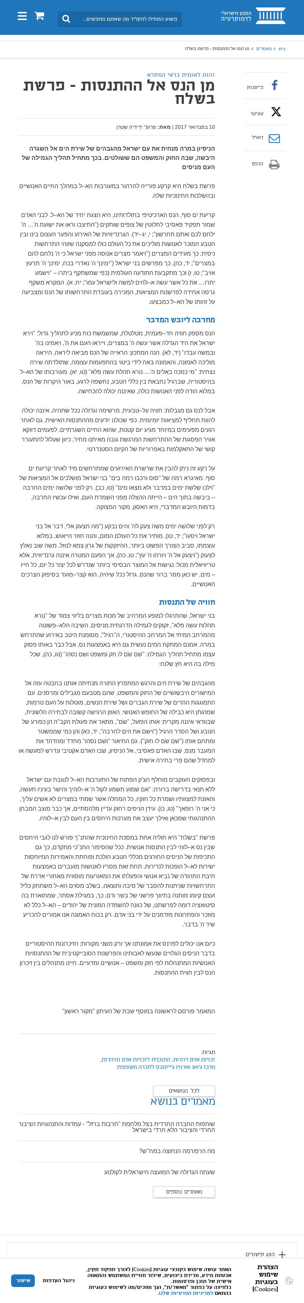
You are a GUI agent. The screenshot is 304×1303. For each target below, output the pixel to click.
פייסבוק (255, 88)
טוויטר (256, 114)
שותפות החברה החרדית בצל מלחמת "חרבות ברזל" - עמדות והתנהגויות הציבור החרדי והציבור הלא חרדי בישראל (117, 1127)
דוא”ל (257, 138)
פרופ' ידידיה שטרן (136, 127)
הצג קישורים (260, 1254)
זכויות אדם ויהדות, (193, 1060)
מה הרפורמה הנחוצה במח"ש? (177, 1151)
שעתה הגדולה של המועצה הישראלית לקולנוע (159, 1172)
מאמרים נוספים (184, 1192)
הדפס (257, 164)
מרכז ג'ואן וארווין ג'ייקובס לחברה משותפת (166, 1067)
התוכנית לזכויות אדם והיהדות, (135, 1060)
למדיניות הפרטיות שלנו (186, 1293)
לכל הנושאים (184, 1091)
